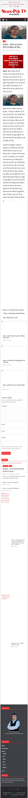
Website (3, 437)
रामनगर (4, 764)
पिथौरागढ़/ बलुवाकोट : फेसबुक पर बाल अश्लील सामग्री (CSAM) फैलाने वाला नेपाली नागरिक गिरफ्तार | (15, 5)
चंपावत (4, 41)
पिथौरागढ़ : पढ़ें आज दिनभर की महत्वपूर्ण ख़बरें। (11, 482)
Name (3, 424)
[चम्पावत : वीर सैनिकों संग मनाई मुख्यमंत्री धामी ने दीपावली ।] (14, 346)
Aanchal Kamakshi (16, 50)
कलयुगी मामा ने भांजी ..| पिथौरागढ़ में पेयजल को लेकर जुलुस (17, 644)
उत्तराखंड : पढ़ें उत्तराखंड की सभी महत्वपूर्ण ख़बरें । (11, 488)
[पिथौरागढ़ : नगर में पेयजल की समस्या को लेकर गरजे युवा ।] (14, 463)
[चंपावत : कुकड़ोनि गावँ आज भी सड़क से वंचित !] (14, 371)
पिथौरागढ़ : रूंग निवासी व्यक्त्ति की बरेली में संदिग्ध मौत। (14, 313)
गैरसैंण (4, 756)
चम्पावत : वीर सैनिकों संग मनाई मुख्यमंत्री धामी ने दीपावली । (14, 361)
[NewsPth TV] (3, 19)
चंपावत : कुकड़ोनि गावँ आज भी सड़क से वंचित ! (14, 386)
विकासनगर (4, 767)
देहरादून (4, 759)
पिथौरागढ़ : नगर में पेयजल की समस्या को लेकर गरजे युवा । (13, 470)
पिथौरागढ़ (3, 745)
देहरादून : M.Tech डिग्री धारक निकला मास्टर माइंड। (13, 310)
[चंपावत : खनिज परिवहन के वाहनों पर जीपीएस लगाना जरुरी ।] (14, 321)
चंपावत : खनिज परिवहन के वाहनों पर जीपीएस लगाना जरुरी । (14, 337)
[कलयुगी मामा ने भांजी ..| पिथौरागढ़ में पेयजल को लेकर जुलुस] (5, 645)
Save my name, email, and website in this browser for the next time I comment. (11, 447)
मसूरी (4, 762)
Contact (3, 771)
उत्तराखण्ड (3, 751)
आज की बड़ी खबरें (4, 748)
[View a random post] (25, 19)
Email (3, 431)
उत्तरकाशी (4, 753)
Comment (4, 406)
